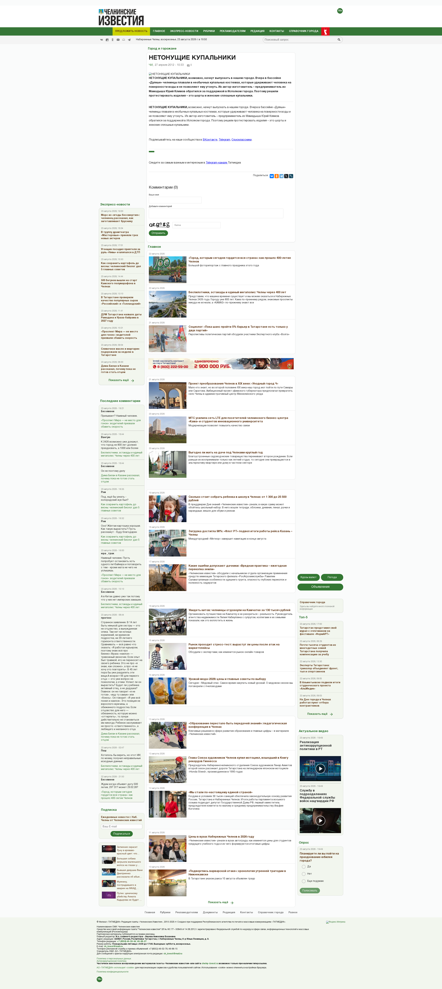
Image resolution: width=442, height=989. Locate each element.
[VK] (101, 39)
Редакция (258, 31)
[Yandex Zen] (107, 39)
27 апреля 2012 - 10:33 (169, 65)
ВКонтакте (210, 140)
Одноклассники (242, 140)
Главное (159, 31)
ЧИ (151, 65)
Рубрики (209, 31)
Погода (332, 577)
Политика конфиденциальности (112, 972)
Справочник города (303, 31)
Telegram (224, 140)
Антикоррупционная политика (111, 961)
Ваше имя (154, 195)
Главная (150, 912)
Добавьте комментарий (160, 206)
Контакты (277, 31)
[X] (286, 176)
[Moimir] (123, 39)
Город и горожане (162, 48)
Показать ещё (119, 380)
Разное (293, 912)
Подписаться (121, 833)
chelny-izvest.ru (210, 963)
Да (309, 867)
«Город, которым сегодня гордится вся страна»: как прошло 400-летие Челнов (117, 795)
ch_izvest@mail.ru (113, 946)
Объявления (320, 586)
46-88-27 (141, 941)
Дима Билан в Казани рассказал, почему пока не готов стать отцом (120, 478)
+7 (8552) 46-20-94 (126, 941)
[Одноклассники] (277, 176)
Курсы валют (309, 577)
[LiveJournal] (291, 176)
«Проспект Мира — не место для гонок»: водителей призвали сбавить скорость (121, 423)
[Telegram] (129, 39)
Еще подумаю (315, 881)
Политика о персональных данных (114, 959)
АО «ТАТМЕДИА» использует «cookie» (115, 968)
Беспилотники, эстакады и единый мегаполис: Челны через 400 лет (121, 454)
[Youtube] (118, 39)
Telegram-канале (217, 163)
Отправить (158, 233)
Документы (210, 912)
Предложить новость (131, 31)
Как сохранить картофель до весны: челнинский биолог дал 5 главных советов (120, 507)
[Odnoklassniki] (112, 39)
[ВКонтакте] (272, 176)
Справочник (271, 912)
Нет (309, 874)
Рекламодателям (233, 31)
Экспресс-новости (184, 31)
